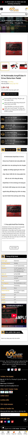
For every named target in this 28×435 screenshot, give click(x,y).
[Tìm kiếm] (26, 14)
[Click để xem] (14, 47)
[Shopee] (1, 421)
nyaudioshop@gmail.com (11, 385)
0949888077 (10, 383)
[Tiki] (9, 421)
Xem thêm (14, 248)
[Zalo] (8, 369)
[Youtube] (16, 369)
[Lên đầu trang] (24, 425)
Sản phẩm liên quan (12, 332)
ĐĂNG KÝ (23, 414)
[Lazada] (5, 421)
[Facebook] (12, 369)
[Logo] (14, 9)
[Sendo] (12, 421)
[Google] (19, 369)
